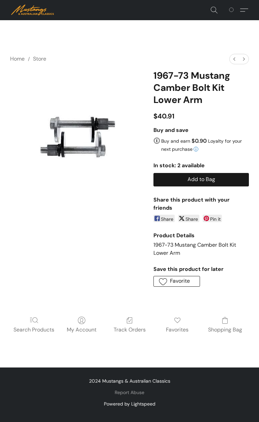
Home (17, 58)
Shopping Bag (225, 329)
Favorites (177, 329)
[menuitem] (234, 59)
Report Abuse (129, 392)
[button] (33, 10)
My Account (81, 329)
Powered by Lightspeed (129, 404)
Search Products (33, 329)
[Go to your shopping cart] (232, 10)
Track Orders (130, 329)
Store (39, 58)
